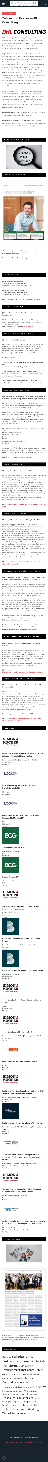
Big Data (30, 1357)
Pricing (36, 1398)
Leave (15, 1391)
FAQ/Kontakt (37, 1442)
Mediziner (20, 1391)
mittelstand (33, 1391)
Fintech (39, 1369)
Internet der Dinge (25, 1387)
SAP (34, 1401)
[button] (4, 1458)
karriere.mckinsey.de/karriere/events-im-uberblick (24, 383)
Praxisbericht (24, 1398)
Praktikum (8, 1398)
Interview (39, 1386)
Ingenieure (17, 1378)
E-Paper (17, 253)
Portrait (34, 1394)
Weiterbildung (30, 1409)
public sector (19, 1402)
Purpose (28, 1401)
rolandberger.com (30, 629)
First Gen (4, 1374)
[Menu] (3, 3)
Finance (29, 1370)
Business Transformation (18, 1361)
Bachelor (6, 1356)
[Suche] (44, 3)
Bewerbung (19, 1357)
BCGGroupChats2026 (25, 457)
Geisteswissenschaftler (25, 1375)
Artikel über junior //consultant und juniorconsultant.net (20, 1341)
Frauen (13, 1374)
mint (26, 1390)
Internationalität (10, 1387)
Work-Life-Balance (14, 1413)
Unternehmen (11, 1409)
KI (3, 1391)
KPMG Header (8, 1391)
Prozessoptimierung (9, 1402)
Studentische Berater (14, 1405)
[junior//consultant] (24, 3)
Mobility (6, 1393)
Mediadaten (10, 1442)
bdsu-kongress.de (33, 299)
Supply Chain (32, 1405)
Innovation (22, 1382)
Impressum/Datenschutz (23, 1442)
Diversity (28, 1365)
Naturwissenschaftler (21, 1394)
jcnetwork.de (28, 326)
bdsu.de (21, 299)
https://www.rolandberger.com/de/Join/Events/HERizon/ (22, 672)
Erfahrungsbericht (13, 1370)
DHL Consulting (9, 13)
